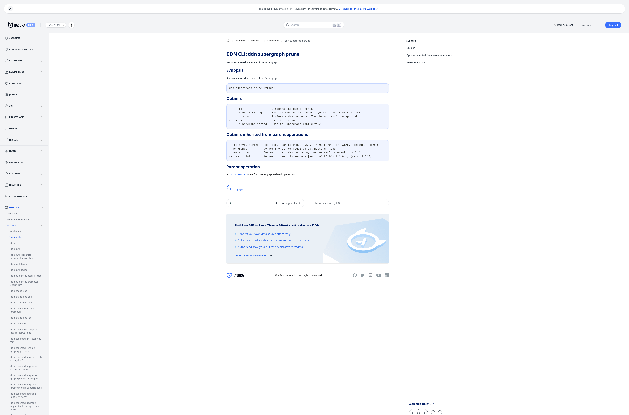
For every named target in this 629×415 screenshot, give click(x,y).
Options (410, 47)
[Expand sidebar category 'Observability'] (42, 162)
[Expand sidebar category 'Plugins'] (42, 129)
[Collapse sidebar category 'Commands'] (42, 237)
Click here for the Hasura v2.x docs (358, 8)
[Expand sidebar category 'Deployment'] (42, 174)
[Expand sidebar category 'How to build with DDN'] (42, 49)
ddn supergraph (239, 174)
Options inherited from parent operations (429, 55)
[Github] (355, 275)
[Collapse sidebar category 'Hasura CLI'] (42, 225)
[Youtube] (378, 275)
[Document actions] (598, 25)
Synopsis (411, 40)
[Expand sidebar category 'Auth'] (42, 106)
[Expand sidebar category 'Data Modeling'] (42, 72)
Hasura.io (586, 25)
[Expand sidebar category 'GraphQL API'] (42, 83)
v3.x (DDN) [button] (54, 25)
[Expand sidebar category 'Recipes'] (42, 151)
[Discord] (370, 275)
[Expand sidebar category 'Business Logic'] (42, 117)
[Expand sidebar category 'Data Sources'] (42, 61)
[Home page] (228, 40)
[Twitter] (363, 275)
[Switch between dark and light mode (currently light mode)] (71, 25)
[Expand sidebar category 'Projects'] (42, 140)
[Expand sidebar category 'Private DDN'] (42, 185)
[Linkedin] (387, 275)
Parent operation (415, 62)
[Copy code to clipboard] (385, 87)
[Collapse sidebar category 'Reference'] (42, 208)
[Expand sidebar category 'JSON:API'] (42, 95)
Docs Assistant (563, 25)
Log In (612, 25)
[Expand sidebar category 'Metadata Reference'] (42, 219)
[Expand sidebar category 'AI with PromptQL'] (42, 196)
